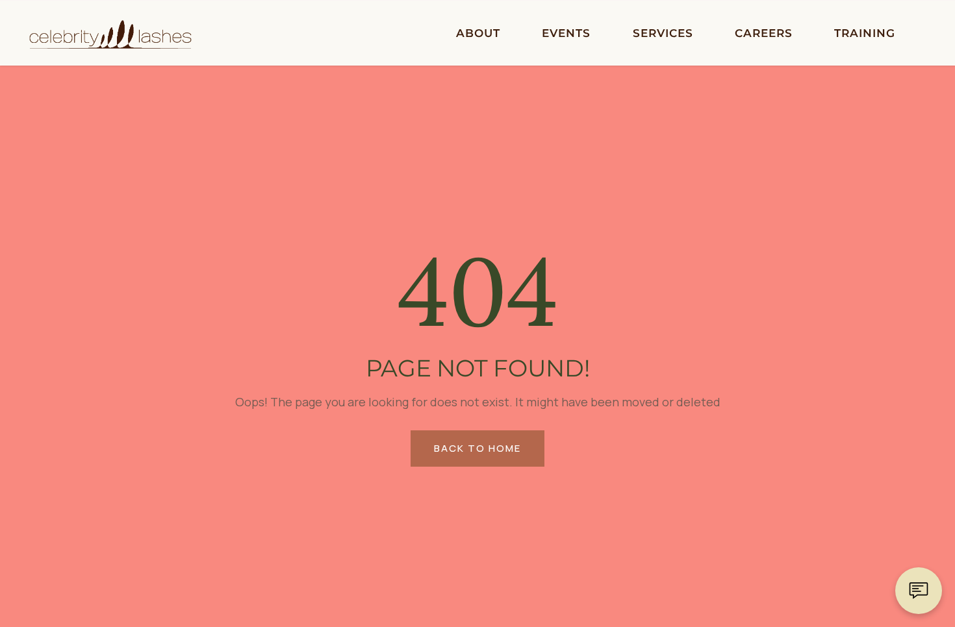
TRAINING (864, 33)
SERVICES (663, 33)
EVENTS (566, 33)
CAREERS (764, 33)
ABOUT (478, 33)
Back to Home (477, 448)
